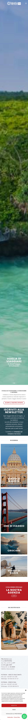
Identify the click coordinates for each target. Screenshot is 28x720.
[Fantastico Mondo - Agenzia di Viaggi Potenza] (14, 3)
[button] (26, 690)
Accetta (14, 705)
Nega (14, 709)
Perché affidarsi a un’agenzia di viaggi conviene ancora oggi (14, 645)
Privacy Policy (17, 717)
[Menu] (26, 3)
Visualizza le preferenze (14, 713)
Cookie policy (10, 717)
